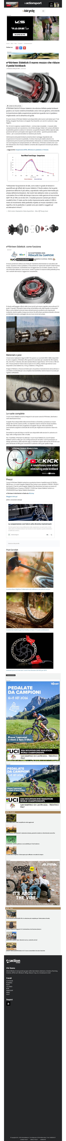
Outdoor (9, 981)
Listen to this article (15, 106)
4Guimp (31, 493)
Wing (8, 992)
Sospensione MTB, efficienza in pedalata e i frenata (32, 150)
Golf (8, 994)
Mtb (15, 43)
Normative (43, 1139)
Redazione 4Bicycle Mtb (13, 68)
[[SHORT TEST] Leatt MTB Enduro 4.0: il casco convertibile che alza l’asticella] (33, 946)
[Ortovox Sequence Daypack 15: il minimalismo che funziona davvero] (33, 925)
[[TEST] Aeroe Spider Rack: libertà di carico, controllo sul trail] (33, 935)
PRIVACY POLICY (34, 1139)
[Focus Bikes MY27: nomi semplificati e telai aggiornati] (33, 818)
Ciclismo (9, 986)
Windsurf (9, 990)
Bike (12, 43)
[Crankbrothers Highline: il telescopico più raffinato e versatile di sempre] (33, 850)
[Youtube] (8, 1003)
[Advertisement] (33, 1022)
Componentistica (28, 43)
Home (7, 43)
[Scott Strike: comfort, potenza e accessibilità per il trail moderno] (33, 839)
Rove (8, 985)
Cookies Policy (24, 1139)
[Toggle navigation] (43, 11)
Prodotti (20, 43)
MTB (7, 988)
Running (9, 983)
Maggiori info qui (11, 496)
